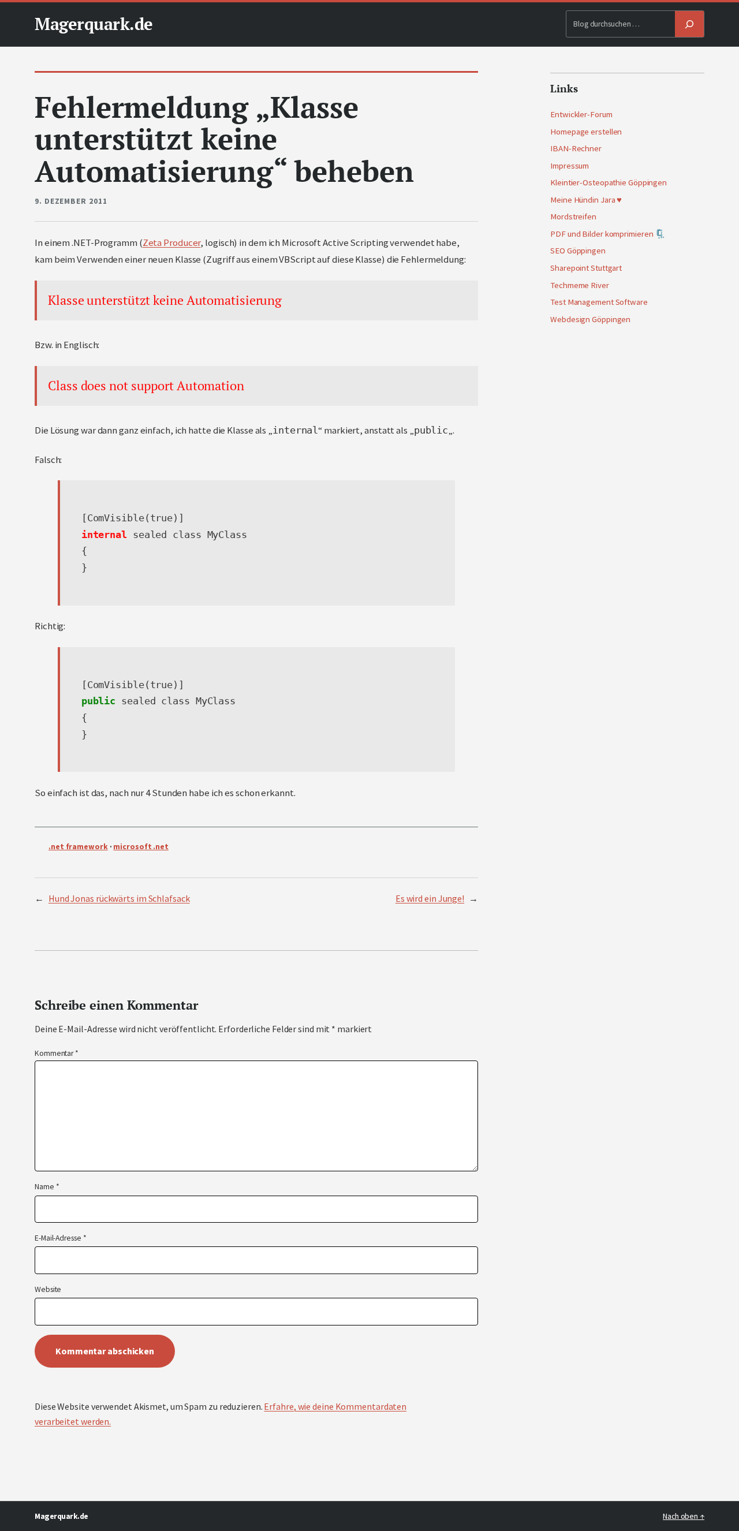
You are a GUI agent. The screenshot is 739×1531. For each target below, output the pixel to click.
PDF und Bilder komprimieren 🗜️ (607, 234)
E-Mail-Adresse (60, 1238)
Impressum (569, 165)
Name (47, 1187)
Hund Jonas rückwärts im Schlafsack (119, 898)
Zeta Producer (172, 242)
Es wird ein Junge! (429, 898)
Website (48, 1289)
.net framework (78, 847)
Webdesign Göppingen (590, 319)
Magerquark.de (94, 24)
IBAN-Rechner (576, 148)
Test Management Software (599, 302)
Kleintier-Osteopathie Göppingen (608, 182)
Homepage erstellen (586, 131)
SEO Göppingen (578, 250)
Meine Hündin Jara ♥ (586, 200)
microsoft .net (141, 847)
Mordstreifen (573, 216)
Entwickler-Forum (581, 114)
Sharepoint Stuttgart (586, 268)
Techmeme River (579, 285)
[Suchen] (689, 24)
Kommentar (57, 1053)
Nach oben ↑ (683, 1516)
